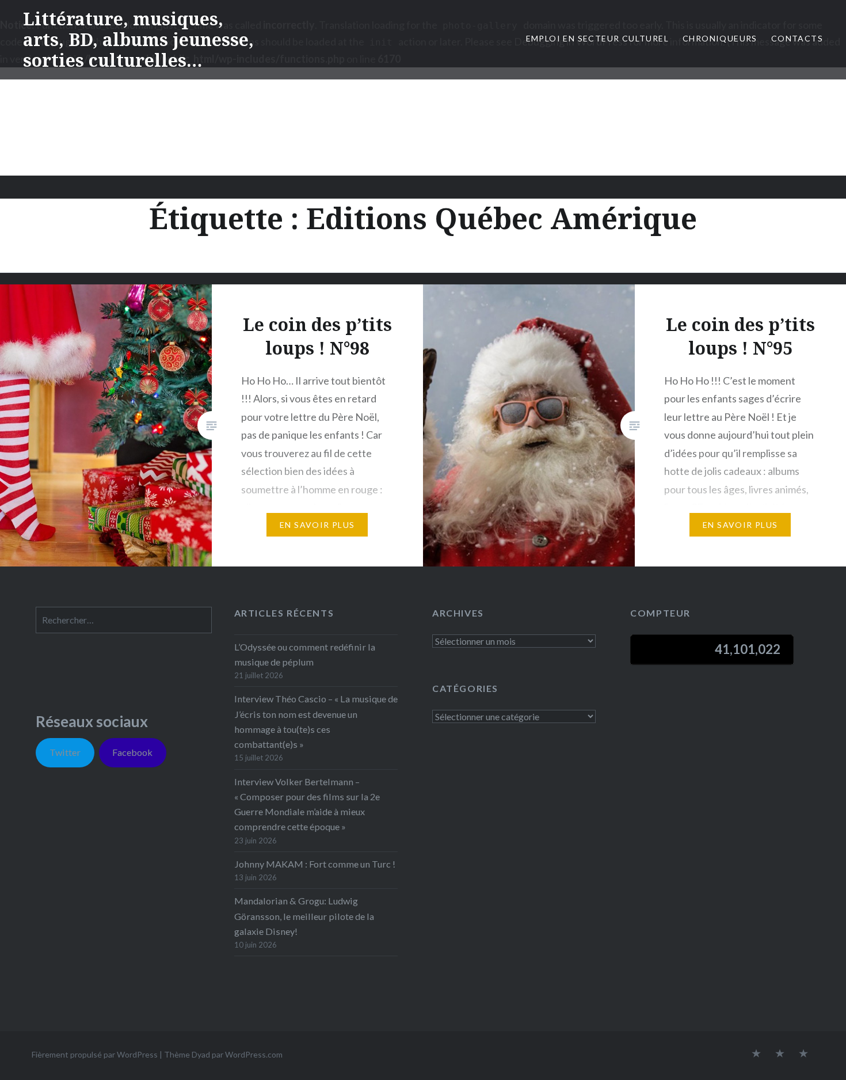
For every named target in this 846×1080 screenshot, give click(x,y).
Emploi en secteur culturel (597, 38)
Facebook (132, 752)
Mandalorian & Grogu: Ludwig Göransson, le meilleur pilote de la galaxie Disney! (304, 915)
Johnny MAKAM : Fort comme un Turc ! (314, 863)
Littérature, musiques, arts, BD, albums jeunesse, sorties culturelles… (138, 39)
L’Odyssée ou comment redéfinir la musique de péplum (304, 654)
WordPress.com (254, 1054)
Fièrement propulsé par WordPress (95, 1054)
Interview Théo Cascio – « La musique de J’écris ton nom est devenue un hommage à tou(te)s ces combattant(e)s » (316, 721)
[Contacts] (756, 1054)
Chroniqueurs (720, 38)
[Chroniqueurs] (780, 1054)
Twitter (65, 752)
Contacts (797, 38)
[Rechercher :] (124, 619)
